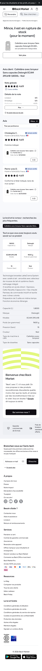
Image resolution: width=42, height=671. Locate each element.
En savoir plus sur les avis (15, 113)
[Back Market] (20, 9)
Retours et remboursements (14, 523)
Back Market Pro (10, 560)
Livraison (7, 520)
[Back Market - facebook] (16, 501)
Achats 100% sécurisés (12, 564)
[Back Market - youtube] (11, 501)
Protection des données (12, 619)
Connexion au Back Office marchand (17, 557)
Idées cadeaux (9, 591)
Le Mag (6, 581)
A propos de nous (10, 481)
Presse (6, 484)
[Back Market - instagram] (5, 501)
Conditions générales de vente (15, 609)
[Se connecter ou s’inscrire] (31, 9)
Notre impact (9, 487)
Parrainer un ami (10, 534)
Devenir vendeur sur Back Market (16, 554)
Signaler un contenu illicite (13, 629)
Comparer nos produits (12, 584)
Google (31, 398)
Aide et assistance (10, 517)
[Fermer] (39, 3)
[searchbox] (31, 14)
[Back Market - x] (21, 501)
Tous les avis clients (11, 588)
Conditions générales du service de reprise (19, 612)
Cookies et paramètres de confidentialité (19, 616)
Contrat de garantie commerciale (16, 538)
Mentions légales (10, 626)
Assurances (8, 541)
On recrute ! (8, 497)
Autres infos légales (11, 622)
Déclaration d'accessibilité (13, 491)
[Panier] (37, 9)
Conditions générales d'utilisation (16, 606)
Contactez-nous (10, 513)
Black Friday (8, 594)
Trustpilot (7, 494)
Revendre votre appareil (12, 544)
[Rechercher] (21, 14)
